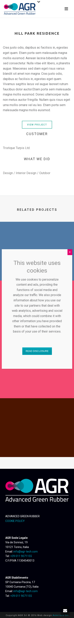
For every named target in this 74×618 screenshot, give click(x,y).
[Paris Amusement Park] (37, 238)
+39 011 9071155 (21, 556)
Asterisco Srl (60, 615)
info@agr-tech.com (25, 551)
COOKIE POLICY (15, 521)
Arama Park (37, 446)
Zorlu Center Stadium (37, 387)
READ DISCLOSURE (37, 351)
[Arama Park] (37, 414)
